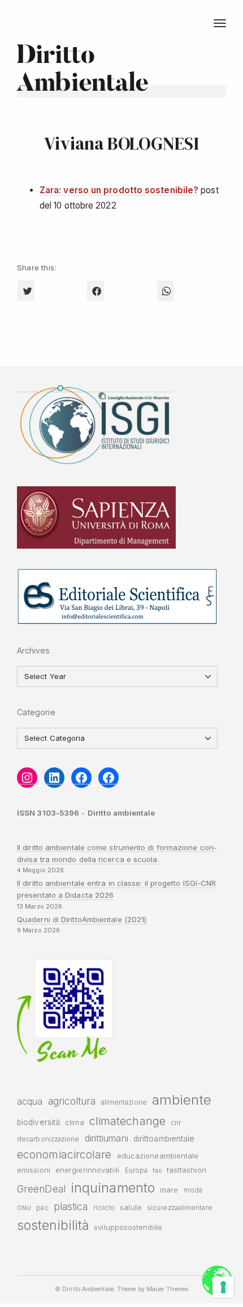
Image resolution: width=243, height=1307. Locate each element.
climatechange (127, 1121)
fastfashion (186, 1170)
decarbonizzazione (48, 1139)
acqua (29, 1101)
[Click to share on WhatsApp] (166, 290)
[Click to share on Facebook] (95, 290)
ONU (24, 1208)
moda (193, 1190)
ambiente (181, 1100)
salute (131, 1207)
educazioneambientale (158, 1156)
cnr (176, 1123)
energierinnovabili (87, 1170)
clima (74, 1122)
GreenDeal (41, 1189)
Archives (33, 650)
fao (157, 1170)
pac (42, 1208)
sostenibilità (53, 1225)
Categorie (36, 712)
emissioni (33, 1170)
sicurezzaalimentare (179, 1208)
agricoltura (72, 1101)
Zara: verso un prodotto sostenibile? (119, 190)
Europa (136, 1170)
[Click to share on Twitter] (26, 290)
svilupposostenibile (128, 1227)
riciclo (104, 1207)
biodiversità (38, 1122)
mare (169, 1190)
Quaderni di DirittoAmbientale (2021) (81, 919)
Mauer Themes (167, 1289)
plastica (71, 1206)
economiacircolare (64, 1154)
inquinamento (113, 1187)
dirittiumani (106, 1138)
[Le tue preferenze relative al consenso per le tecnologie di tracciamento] (223, 1287)
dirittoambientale (164, 1138)
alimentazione (124, 1102)
